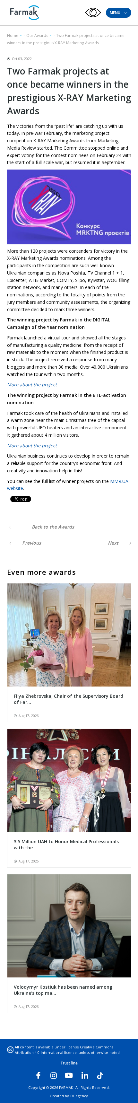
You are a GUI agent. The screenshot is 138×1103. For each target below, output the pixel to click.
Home (12, 35)
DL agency (79, 1095)
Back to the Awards (52, 527)
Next (114, 543)
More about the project (32, 445)
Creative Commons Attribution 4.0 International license (64, 1050)
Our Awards (37, 35)
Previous (31, 543)
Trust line (69, 1063)
